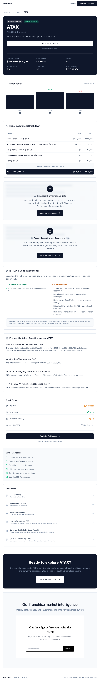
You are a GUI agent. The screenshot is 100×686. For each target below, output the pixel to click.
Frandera (7, 677)
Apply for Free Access (49, 213)
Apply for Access (87, 3)
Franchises (15, 12)
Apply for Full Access (48, 436)
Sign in (72, 3)
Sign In (24, 677)
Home (5, 12)
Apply (16, 677)
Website (32, 36)
